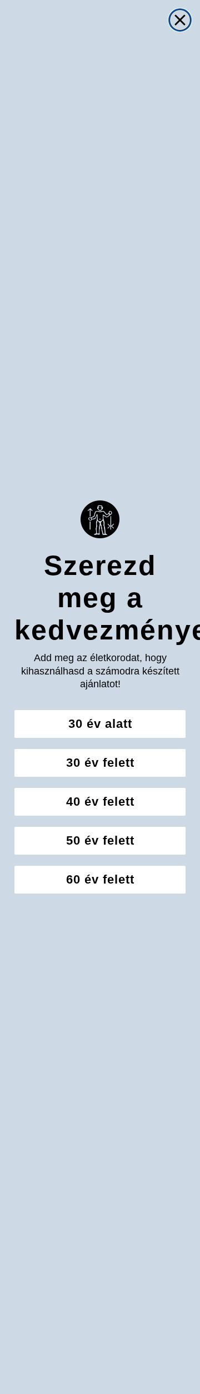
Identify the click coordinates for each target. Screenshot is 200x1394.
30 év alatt (100, 724)
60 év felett (100, 879)
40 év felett (100, 801)
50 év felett (100, 840)
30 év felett (100, 763)
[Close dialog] (180, 20)
